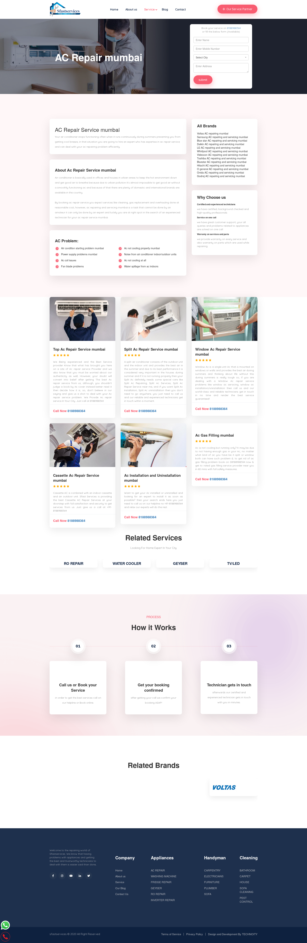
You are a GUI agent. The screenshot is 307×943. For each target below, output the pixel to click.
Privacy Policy (194, 934)
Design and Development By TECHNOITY (232, 934)
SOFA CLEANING (246, 890)
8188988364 (234, 28)
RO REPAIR (73, 563)
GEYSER (180, 563)
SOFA (207, 894)
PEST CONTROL (246, 899)
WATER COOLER (127, 563)
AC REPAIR (158, 870)
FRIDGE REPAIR (161, 882)
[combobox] (221, 57)
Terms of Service (171, 934)
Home (114, 9)
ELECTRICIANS (213, 876)
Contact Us (121, 894)
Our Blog (120, 888)
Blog (165, 9)
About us (131, 9)
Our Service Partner (239, 9)
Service (149, 9)
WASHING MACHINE (163, 876)
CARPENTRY (212, 870)
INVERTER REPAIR (163, 900)
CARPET (245, 876)
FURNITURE (212, 882)
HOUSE (244, 882)
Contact (180, 9)
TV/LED (233, 563)
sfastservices (58, 934)
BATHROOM (247, 870)
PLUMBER (210, 888)
